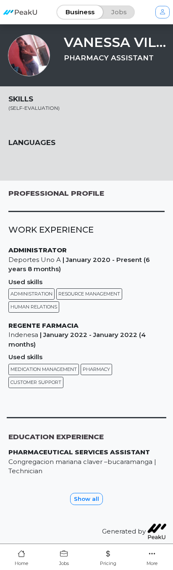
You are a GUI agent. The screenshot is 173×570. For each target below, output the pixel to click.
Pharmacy (96, 369)
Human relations (33, 307)
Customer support (35, 382)
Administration (31, 294)
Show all (86, 498)
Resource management (89, 294)
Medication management (43, 369)
